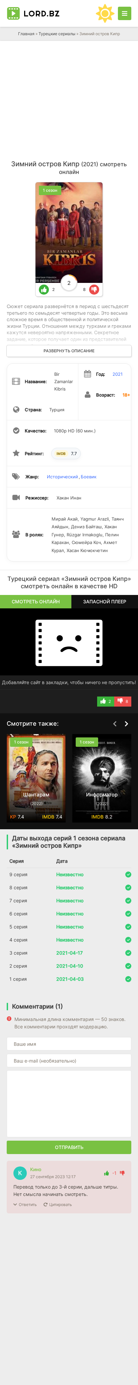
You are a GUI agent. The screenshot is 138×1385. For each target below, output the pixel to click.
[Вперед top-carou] (126, 724)
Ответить (28, 1204)
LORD (41, 13)
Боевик (88, 476)
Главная (26, 33)
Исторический (62, 476)
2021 (118, 374)
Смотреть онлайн (36, 601)
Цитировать (60, 1204)
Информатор (102, 794)
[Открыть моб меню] (124, 13)
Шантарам (36, 794)
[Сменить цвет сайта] (105, 13)
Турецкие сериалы (57, 33)
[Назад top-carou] (115, 724)
